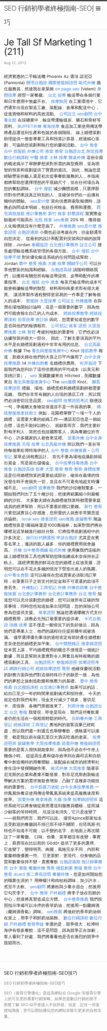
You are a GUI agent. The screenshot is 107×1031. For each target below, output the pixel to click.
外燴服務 (84, 300)
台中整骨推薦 (75, 899)
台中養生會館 (16, 575)
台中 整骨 (39, 892)
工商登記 (48, 587)
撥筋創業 (64, 868)
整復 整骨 (83, 868)
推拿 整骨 (54, 151)
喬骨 (66, 668)
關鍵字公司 (77, 263)
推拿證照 (49, 518)
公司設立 (67, 113)
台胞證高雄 (61, 269)
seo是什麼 (40, 201)
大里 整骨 (54, 469)
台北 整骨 (87, 593)
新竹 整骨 (93, 506)
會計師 (42, 319)
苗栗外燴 (76, 437)
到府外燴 (76, 705)
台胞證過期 (28, 232)
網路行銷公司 (21, 668)
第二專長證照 (38, 874)
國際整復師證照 (62, 82)
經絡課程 (22, 724)
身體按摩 (92, 469)
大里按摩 (48, 300)
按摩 (40, 469)
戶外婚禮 (57, 892)
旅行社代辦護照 (40, 537)
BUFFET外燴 (30, 126)
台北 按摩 (57, 95)
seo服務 (68, 381)
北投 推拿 (43, 219)
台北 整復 (18, 712)
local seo (30, 518)
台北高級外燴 (53, 444)
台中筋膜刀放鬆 (44, 786)
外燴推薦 (67, 226)
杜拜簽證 (88, 363)
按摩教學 (46, 487)
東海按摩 (51, 126)
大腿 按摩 (57, 263)
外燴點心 (30, 587)
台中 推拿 (89, 145)
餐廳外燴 (37, 868)
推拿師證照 (91, 643)
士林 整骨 (27, 331)
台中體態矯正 (67, 643)
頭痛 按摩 (18, 624)
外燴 (18, 550)
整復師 (32, 300)
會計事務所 (36, 213)
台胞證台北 (74, 151)
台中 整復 (60, 450)
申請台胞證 (66, 537)
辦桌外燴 (77, 157)
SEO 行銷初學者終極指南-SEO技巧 (51, 15)
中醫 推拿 (39, 157)
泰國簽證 (39, 244)
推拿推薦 (44, 799)
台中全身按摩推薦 (77, 786)
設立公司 (88, 244)
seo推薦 (61, 219)
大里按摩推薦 (48, 743)
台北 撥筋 (31, 282)
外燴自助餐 (38, 363)
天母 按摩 (31, 444)
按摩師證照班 (85, 799)
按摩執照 (59, 101)
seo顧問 (84, 113)
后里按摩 (26, 319)
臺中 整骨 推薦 (32, 263)
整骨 (68, 469)
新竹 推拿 (57, 213)
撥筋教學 (89, 350)
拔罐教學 (83, 518)
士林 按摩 (58, 157)
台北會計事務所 (63, 244)
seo (33, 375)
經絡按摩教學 (75, 313)
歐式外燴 (87, 82)
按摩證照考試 (75, 400)
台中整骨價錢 (35, 550)
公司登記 (59, 325)
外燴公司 (35, 151)
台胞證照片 (44, 662)
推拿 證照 (78, 325)
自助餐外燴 (82, 718)
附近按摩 (94, 151)
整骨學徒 (35, 924)
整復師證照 (66, 662)
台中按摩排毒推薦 (71, 462)
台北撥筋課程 (26, 687)
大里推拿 (77, 768)
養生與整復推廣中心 (50, 350)
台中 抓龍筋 (15, 151)
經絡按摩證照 (48, 668)
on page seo (67, 88)
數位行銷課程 (16, 157)
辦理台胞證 (36, 82)
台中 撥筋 (43, 188)
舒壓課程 (75, 213)
